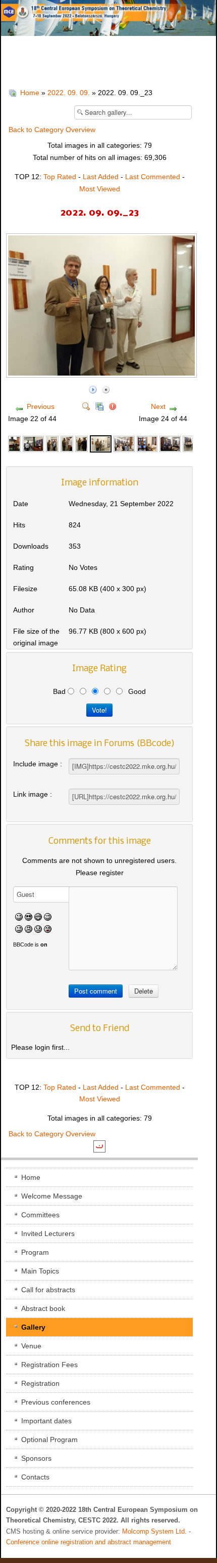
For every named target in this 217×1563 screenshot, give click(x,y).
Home (29, 93)
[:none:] (19, 928)
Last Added (101, 177)
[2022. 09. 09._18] (14, 443)
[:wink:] (47, 917)
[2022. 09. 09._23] (102, 373)
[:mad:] (28, 928)
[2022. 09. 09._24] (124, 443)
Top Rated (59, 177)
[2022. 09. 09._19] (33, 443)
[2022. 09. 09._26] (170, 443)
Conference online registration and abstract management (88, 1542)
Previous (41, 406)
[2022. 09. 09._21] (67, 443)
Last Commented (152, 177)
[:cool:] (28, 917)
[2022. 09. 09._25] (147, 443)
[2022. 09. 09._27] (189, 443)
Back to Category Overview (52, 130)
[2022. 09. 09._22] (81, 443)
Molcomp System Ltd (153, 1531)
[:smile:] (19, 917)
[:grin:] (38, 917)
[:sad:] (38, 928)
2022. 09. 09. (68, 93)
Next (158, 406)
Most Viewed (99, 189)
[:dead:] (47, 928)
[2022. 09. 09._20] (52, 443)
